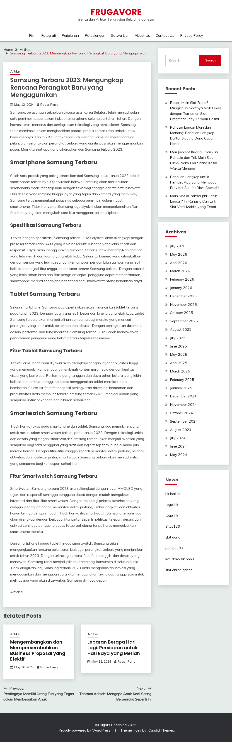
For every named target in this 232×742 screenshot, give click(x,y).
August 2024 (180, 429)
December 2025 (183, 296)
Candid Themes (161, 730)
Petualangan (95, 35)
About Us (142, 35)
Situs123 (172, 526)
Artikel (15, 71)
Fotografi (48, 35)
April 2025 (178, 362)
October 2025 (181, 312)
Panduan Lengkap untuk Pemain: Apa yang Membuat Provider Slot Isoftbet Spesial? (194, 182)
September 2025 (184, 321)
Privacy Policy (191, 35)
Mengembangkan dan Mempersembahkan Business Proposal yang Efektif (37, 650)
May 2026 (178, 254)
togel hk (171, 504)
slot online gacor (178, 570)
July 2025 (178, 337)
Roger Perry (49, 105)
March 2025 (180, 371)
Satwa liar (120, 35)
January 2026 (181, 287)
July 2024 (178, 438)
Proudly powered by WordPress (85, 730)
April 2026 (178, 262)
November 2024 (183, 404)
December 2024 (183, 396)
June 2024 (178, 446)
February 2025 (182, 379)
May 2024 (178, 454)
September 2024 (184, 421)
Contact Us (165, 35)
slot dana (172, 537)
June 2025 (178, 346)
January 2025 (181, 388)
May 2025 (178, 354)
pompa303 (174, 548)
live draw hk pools (179, 559)
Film (32, 35)
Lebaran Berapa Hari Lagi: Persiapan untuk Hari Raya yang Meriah (113, 647)
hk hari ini (172, 493)
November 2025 (183, 304)
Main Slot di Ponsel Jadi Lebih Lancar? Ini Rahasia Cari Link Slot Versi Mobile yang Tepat (193, 201)
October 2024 (181, 413)
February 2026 (182, 279)
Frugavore (116, 12)
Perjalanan (70, 35)
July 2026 (178, 246)
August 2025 (180, 329)
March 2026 (180, 271)
